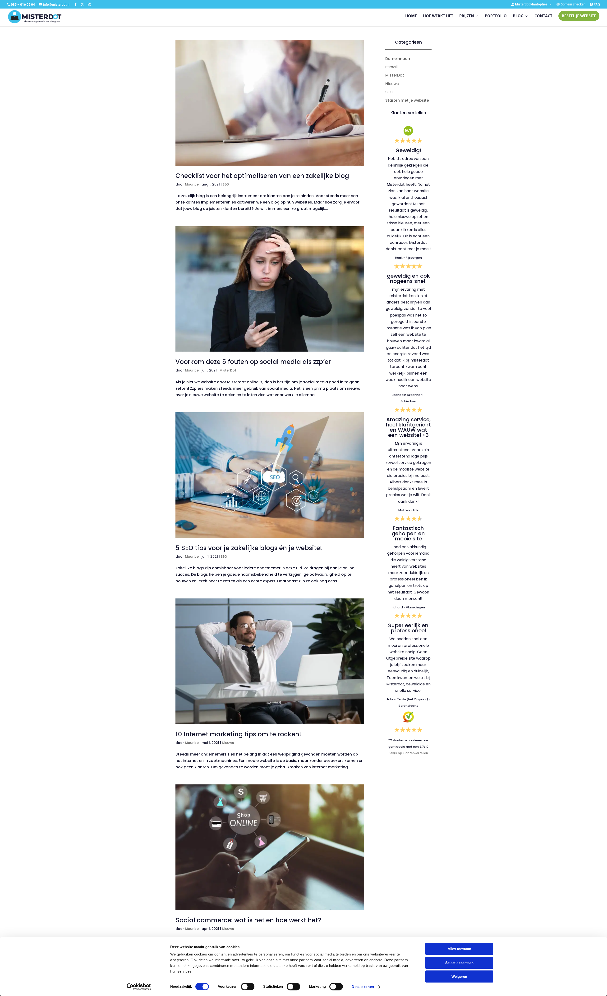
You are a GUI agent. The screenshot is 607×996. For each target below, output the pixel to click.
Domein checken (572, 4)
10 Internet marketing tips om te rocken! (238, 734)
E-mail (391, 67)
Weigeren (459, 976)
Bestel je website (579, 15)
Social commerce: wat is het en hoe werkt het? (248, 920)
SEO (226, 184)
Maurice (192, 184)
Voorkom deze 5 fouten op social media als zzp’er (253, 362)
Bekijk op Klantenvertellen (408, 753)
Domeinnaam (398, 58)
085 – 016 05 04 (23, 4)
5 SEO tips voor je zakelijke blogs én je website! (248, 548)
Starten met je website (407, 100)
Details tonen (363, 987)
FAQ (596, 4)
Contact (543, 16)
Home (411, 16)
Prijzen (466, 16)
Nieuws (228, 742)
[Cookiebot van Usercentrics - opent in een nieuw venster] (139, 986)
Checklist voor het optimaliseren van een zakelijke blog (262, 176)
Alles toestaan (459, 949)
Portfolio (496, 16)
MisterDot (228, 370)
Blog (518, 16)
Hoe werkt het (438, 16)
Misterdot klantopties (530, 4)
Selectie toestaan (459, 963)
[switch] (247, 986)
